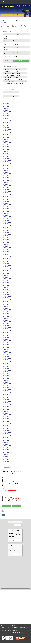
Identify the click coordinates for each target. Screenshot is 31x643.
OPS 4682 (6, 103)
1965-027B (16, 52)
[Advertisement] (15, 572)
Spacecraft (10, 14)
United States (16, 47)
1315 (14, 49)
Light (11, 548)
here (12, 629)
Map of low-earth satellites (21, 19)
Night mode (13, 550)
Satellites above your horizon (8, 20)
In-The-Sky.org (7, 6)
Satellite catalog (18, 14)
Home (3, 14)
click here (25, 627)
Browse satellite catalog (7, 19)
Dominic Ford (5, 625)
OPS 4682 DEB (7, 105)
